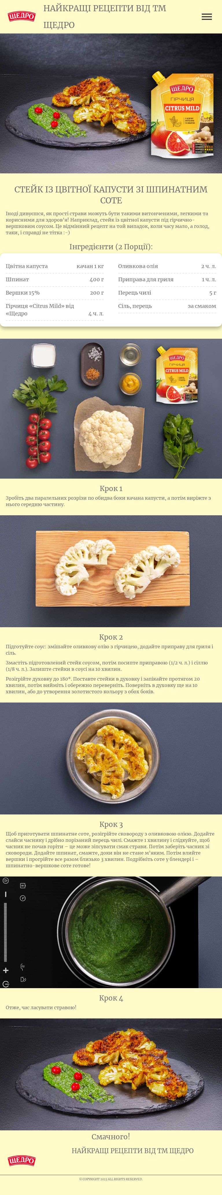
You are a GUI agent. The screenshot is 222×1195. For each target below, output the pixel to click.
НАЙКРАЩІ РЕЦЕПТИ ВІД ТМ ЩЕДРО (133, 1151)
